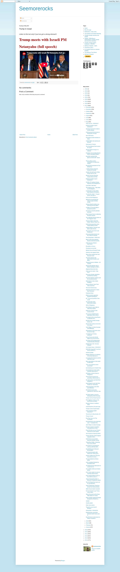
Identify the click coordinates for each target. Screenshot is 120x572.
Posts (22, 18)
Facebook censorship (91, 248)
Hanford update (89, 352)
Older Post (75, 134)
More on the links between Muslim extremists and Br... (93, 240)
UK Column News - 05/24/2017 (93, 347)
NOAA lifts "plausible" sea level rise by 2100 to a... (93, 350)
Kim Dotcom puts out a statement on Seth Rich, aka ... (93, 391)
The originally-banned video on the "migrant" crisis (93, 218)
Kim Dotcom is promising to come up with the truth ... (92, 446)
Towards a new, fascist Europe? (91, 508)
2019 (86, 101)
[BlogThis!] (42, 82)
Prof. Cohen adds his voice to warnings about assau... (93, 473)
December (88, 107)
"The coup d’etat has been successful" (92, 365)
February (88, 525)
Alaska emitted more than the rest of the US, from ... (93, 456)
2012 (86, 538)
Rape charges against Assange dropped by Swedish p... (93, 498)
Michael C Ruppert (89, 54)
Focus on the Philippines (92, 197)
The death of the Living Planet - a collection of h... (93, 318)
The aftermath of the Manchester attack (91, 302)
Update (87, 501)
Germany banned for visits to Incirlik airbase (93, 129)
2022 (86, 95)
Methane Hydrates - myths (91, 45)
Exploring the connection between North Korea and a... (93, 514)
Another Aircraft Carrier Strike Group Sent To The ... (93, 173)
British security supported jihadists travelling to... (92, 296)
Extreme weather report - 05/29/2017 (92, 179)
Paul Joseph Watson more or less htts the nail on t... (93, 476)
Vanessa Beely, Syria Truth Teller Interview (92, 285)
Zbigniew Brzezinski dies (92, 269)
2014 (86, 533)
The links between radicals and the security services (93, 278)
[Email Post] (37, 82)
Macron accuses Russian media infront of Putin (92, 176)
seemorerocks (97, 546)
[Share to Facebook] (45, 82)
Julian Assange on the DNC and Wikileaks (92, 387)
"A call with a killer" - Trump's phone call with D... (92, 195)
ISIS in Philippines (90, 305)
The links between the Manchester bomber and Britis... (92, 259)
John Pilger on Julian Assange (93, 424)
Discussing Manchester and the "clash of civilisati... (92, 235)
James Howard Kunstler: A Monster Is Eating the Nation (93, 479)
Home (48, 134)
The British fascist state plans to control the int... (93, 466)
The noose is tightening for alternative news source (92, 314)
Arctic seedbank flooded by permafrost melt (92, 463)
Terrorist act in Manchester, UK (93, 414)
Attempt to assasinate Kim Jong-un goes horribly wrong (92, 201)
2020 (86, 99)
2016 (86, 529)
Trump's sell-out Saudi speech (93, 398)
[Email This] (40, 82)
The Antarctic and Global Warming (93, 33)
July (87, 117)
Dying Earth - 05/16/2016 (92, 510)
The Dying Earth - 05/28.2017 (93, 237)
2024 (86, 91)
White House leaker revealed (93, 489)
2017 (86, 105)
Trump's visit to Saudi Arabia (92, 408)
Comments (24, 21)
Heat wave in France (91, 144)
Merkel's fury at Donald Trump (93, 250)
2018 (86, 103)
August (88, 115)
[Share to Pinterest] (47, 82)
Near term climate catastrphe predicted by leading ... (93, 275)
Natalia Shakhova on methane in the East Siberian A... (93, 355)
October (88, 111)
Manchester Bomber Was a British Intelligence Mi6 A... (93, 266)
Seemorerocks (36, 8)
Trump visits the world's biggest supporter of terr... (93, 436)
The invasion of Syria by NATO (93, 433)
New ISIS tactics (90, 135)
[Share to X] (44, 82)
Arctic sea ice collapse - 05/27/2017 (91, 243)
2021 (86, 97)
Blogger (63, 560)
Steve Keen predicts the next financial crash (93, 255)
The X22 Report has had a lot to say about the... (93, 483)
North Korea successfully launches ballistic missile (92, 439)
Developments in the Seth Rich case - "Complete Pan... (93, 422)
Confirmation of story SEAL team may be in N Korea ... (93, 191)
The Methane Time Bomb (91, 52)
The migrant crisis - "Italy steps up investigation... (93, 188)
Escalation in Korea (90, 246)
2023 (86, 93)
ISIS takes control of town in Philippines (92, 374)
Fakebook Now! (89, 293)
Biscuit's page (88, 30)
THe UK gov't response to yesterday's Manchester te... (93, 377)
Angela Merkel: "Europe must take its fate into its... (93, 228)
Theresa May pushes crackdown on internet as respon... (92, 162)
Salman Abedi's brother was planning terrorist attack (92, 205)
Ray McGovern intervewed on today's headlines (93, 517)
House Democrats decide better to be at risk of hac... (93, 338)
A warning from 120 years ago (93, 406)
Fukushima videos (89, 47)
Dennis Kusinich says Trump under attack (93, 491)
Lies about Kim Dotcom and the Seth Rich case (93, 358)
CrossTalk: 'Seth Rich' (91, 185)
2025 (86, 89)
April (87, 521)
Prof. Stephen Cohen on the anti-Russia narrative (92, 400)
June (87, 119)
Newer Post (22, 134)
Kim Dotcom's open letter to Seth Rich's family (92, 308)
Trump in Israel (89, 416)
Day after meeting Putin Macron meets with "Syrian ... (93, 157)
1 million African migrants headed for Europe (92, 169)
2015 (86, 531)
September (89, 113)
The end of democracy (91, 287)
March (87, 523)
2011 (86, 540)
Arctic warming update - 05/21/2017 (91, 411)
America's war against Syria (92, 252)
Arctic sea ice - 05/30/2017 (92, 123)
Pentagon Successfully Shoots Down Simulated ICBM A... (93, 153)
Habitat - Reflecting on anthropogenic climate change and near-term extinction (92, 40)
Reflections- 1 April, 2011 (90, 31)
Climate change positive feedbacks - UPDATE (90, 43)
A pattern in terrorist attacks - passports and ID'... (92, 208)
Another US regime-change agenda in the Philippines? (93, 183)
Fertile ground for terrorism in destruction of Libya (93, 133)
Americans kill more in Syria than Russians (92, 290)
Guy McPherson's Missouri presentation (92, 449)
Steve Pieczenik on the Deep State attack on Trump (93, 495)
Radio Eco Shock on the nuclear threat (91, 311)
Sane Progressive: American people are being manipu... (93, 486)
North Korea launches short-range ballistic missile (92, 225)
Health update (89, 503)
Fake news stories (90, 505)
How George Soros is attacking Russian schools (93, 215)
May (87, 121)
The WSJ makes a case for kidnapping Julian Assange (93, 395)
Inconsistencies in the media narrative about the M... (92, 370)
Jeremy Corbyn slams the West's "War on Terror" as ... (93, 221)
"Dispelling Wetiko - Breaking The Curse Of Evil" (93, 443)
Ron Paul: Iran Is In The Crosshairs (91, 419)
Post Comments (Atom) (31, 137)
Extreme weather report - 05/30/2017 (92, 126)
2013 (86, 536)
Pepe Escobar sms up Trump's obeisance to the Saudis (93, 431)
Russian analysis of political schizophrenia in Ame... (92, 427)
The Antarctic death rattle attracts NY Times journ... (92, 453)
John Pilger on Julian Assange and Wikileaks (93, 328)
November (88, 109)
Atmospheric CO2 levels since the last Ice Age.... (93, 331)
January (88, 527)
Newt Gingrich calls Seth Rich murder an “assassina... (93, 384)
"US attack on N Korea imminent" (91, 334)
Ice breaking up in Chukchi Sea (93, 368)
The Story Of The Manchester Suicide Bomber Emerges (93, 341)
